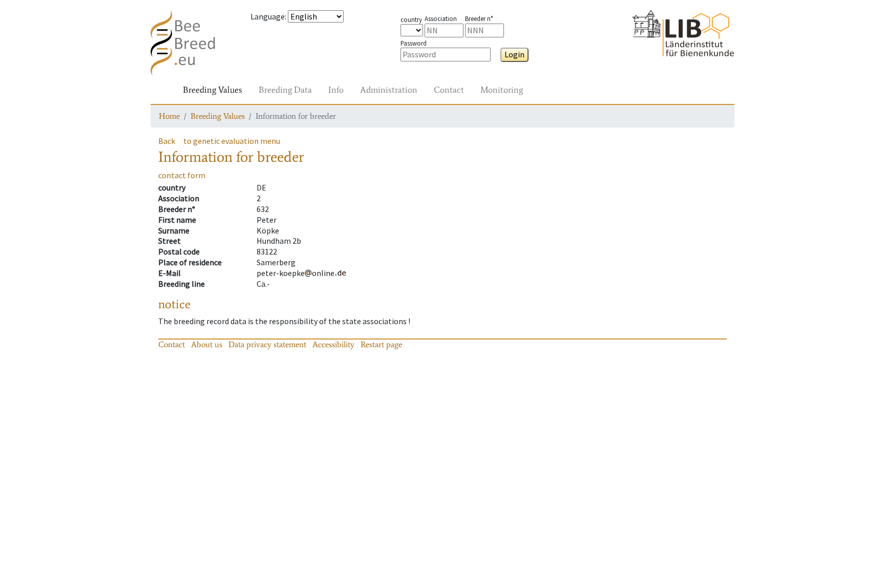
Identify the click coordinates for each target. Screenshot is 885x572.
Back (166, 141)
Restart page (381, 344)
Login (514, 54)
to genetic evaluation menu (231, 141)
